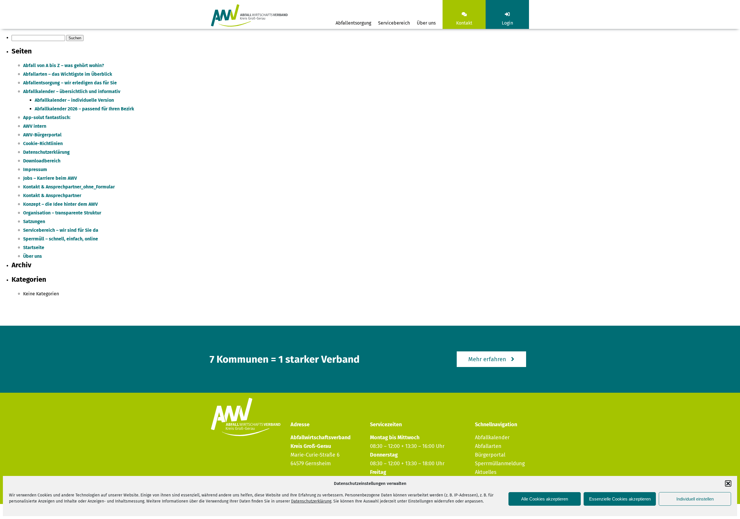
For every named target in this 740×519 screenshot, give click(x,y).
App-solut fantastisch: (47, 117)
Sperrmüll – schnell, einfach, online (60, 239)
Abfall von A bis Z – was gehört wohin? (63, 65)
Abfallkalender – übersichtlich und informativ (71, 91)
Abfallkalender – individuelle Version (74, 100)
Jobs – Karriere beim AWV (50, 178)
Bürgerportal (490, 455)
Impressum (35, 169)
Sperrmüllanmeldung (500, 463)
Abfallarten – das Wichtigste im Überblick (67, 74)
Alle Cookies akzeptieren (544, 498)
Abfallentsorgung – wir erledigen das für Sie (70, 83)
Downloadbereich (41, 161)
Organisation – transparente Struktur (62, 213)
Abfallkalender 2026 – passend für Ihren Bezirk (84, 109)
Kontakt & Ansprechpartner (52, 195)
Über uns (426, 23)
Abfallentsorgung (353, 23)
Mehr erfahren (487, 359)
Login (507, 23)
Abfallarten (488, 446)
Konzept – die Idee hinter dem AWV (60, 204)
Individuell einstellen (695, 498)
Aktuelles (485, 472)
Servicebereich (394, 23)
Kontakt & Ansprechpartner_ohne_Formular (69, 187)
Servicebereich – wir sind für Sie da (60, 230)
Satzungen (34, 221)
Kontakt (464, 23)
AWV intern (34, 126)
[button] (728, 483)
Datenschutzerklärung (311, 501)
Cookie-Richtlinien (43, 143)
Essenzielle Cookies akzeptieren (620, 498)
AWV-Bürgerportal (42, 135)
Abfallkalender (492, 437)
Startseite (33, 247)
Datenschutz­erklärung (46, 152)
